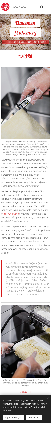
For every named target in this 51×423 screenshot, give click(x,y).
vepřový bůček (10, 213)
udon (35, 294)
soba (18, 284)
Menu (47, 7)
